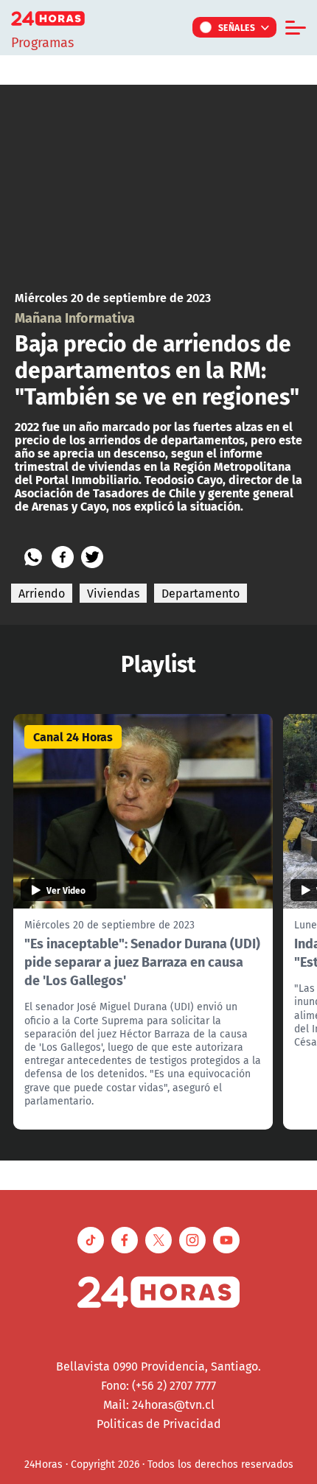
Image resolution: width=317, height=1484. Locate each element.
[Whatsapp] (33, 557)
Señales (237, 27)
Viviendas (113, 593)
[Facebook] (63, 557)
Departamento (200, 593)
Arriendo (41, 593)
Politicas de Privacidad (159, 1423)
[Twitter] (92, 557)
